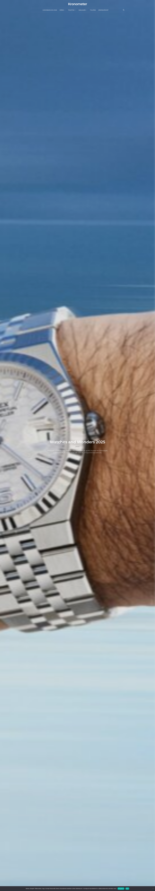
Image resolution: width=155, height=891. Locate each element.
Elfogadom (121, 888)
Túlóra (93, 10)
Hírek (61, 10)
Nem (127, 888)
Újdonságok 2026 (50, 10)
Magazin (82, 10)
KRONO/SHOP (103, 10)
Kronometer (77, 4)
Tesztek (71, 10)
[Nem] (153, 888)
